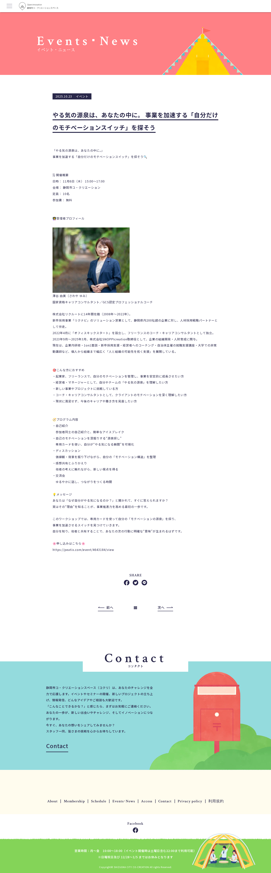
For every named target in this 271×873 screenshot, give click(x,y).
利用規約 (216, 801)
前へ (109, 607)
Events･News (123, 801)
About (52, 801)
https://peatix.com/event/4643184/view (83, 549)
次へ (161, 607)
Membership (74, 801)
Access (146, 801)
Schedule (98, 801)
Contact (57, 746)
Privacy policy (190, 801)
